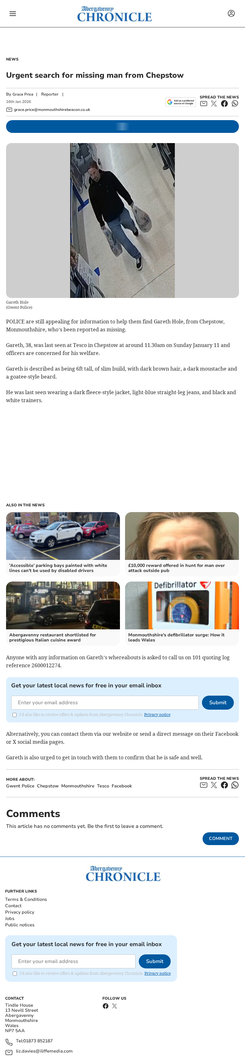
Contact (13, 906)
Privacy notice (157, 714)
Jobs (9, 919)
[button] (12, 13)
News (12, 59)
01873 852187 (38, 1041)
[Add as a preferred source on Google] (181, 102)
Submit (217, 702)
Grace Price (22, 94)
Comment (221, 839)
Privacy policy (19, 912)
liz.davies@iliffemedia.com (44, 1051)
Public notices (19, 925)
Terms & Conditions (26, 899)
